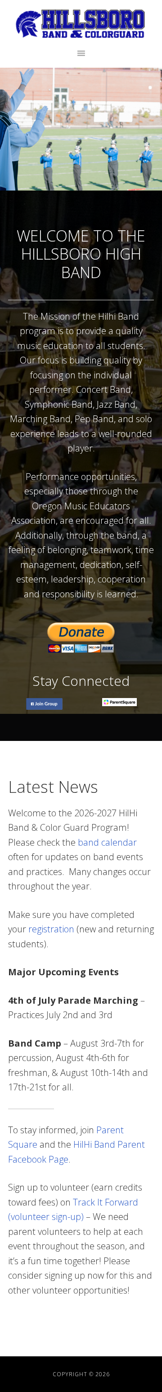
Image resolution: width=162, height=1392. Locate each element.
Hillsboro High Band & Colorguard (81, 24)
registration (51, 929)
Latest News (53, 787)
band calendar (107, 842)
